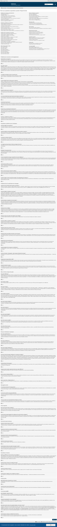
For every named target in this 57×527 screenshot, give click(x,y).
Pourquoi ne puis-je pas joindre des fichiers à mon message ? (9, 39)
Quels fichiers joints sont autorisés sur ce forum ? (35, 43)
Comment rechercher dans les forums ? (34, 31)
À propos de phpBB (29, 495)
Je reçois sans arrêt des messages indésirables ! (35, 23)
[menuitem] (6, 1)
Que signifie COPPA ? (4, 14)
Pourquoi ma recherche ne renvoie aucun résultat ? (36, 32)
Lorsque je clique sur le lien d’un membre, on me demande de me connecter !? (12, 30)
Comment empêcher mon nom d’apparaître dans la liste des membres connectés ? (12, 24)
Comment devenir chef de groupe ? (34, 17)
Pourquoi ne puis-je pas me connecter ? (6, 17)
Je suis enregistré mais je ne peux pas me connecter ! (8, 16)
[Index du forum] (5, 4)
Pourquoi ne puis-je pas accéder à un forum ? (7, 38)
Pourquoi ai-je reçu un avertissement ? (6, 40)
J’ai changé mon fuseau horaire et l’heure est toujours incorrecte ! (9, 26)
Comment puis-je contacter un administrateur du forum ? (36, 49)
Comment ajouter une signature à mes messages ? (8, 35)
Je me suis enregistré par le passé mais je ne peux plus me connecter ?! (10, 18)
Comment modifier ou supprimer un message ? (7, 34)
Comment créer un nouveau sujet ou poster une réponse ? (9, 33)
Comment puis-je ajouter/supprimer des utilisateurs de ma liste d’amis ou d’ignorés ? (40, 28)
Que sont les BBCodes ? (4, 46)
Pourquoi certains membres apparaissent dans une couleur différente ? (38, 18)
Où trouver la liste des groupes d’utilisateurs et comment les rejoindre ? (38, 16)
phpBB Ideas (46, 500)
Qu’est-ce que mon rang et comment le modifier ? (7, 29)
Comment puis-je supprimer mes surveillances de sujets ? (37, 40)
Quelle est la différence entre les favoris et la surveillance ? (37, 37)
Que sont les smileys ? (4, 48)
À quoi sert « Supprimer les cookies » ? (6, 20)
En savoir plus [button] (32, 524)
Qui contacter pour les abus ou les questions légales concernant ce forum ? (39, 48)
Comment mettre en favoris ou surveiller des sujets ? (36, 38)
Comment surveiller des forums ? (33, 39)
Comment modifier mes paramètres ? (6, 23)
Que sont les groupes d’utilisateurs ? (34, 15)
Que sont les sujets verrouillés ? (5, 52)
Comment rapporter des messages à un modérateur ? (8, 41)
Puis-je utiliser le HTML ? (4, 47)
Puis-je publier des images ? (4, 49)
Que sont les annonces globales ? (5, 50)
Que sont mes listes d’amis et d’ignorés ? (34, 27)
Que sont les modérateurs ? (33, 14)
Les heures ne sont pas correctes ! (5, 25)
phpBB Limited (25, 494)
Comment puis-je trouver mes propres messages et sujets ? (37, 34)
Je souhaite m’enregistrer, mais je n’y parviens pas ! (8, 15)
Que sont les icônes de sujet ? (5, 53)
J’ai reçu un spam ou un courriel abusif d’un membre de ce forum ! (38, 24)
